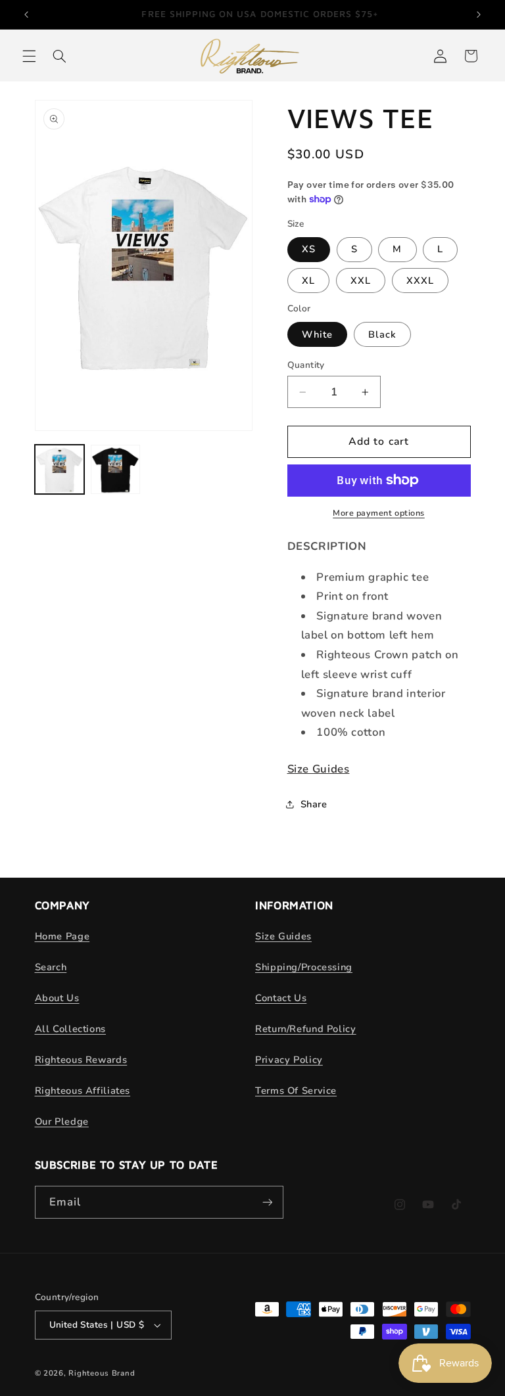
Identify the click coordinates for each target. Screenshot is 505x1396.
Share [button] (314, 804)
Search (51, 967)
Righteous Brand (101, 1373)
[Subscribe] (267, 1202)
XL (308, 280)
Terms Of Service (296, 1090)
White (317, 334)
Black (382, 334)
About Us (57, 997)
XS (309, 249)
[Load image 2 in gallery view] (115, 469)
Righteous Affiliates (83, 1090)
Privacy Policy (289, 1059)
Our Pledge (62, 1121)
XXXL (420, 280)
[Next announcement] (478, 14)
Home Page (62, 936)
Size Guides (318, 769)
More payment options (379, 512)
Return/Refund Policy (305, 1028)
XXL (360, 280)
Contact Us (280, 997)
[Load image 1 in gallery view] (59, 469)
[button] (29, 56)
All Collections (70, 1028)
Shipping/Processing (303, 967)
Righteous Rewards (81, 1059)
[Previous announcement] (26, 14)
